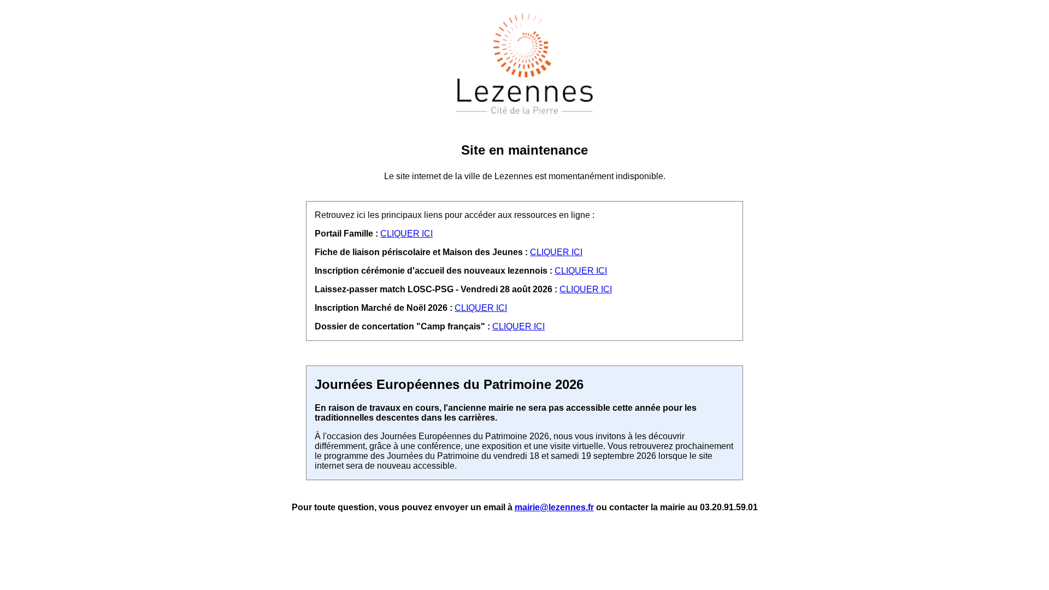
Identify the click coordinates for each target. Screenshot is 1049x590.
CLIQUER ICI (406, 233)
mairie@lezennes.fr (554, 507)
